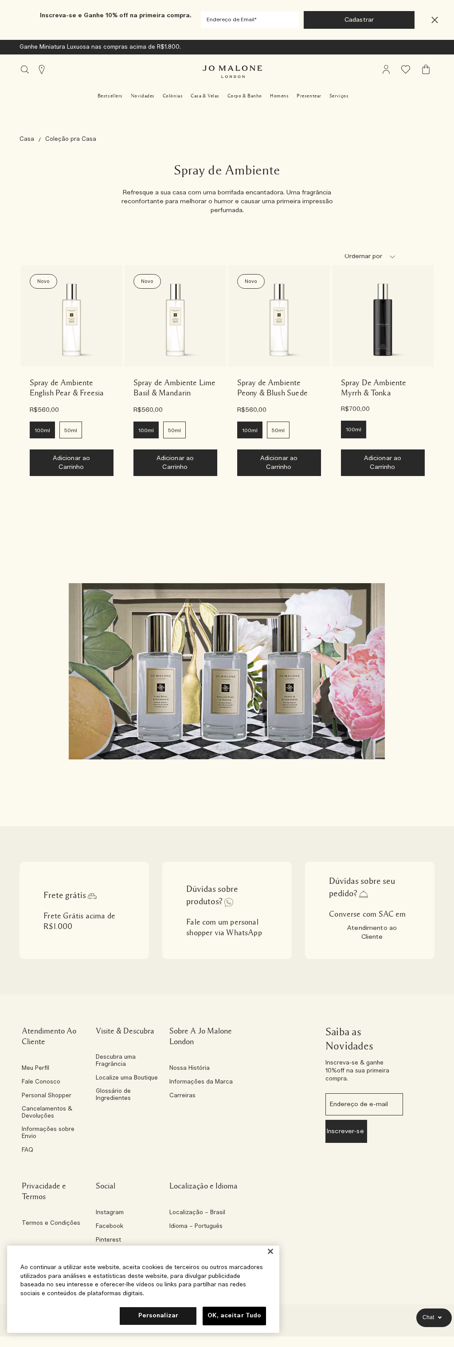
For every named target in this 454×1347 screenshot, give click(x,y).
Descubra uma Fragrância (116, 1061)
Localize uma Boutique (127, 1078)
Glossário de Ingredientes (113, 1095)
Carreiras (182, 1095)
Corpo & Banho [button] (244, 95)
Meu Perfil (35, 1068)
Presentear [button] (309, 95)
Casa (27, 139)
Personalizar (158, 1316)
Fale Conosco (41, 1082)
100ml (42, 430)
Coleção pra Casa (70, 139)
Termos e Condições (51, 1223)
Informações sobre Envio (48, 1133)
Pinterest (108, 1240)
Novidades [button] (143, 95)
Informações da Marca (201, 1082)
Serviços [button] (338, 95)
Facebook (109, 1226)
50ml (70, 430)
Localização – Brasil (197, 1212)
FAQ (27, 1150)
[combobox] (373, 258)
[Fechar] (270, 1251)
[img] (386, 69)
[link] (71, 316)
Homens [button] (279, 95)
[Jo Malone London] (232, 72)
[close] (432, 20)
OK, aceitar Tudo (234, 1316)
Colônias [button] (173, 95)
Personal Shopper (46, 1095)
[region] (143, 1289)
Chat (428, 1317)
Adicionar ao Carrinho (71, 462)
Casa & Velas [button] (205, 95)
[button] (434, 20)
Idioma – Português (196, 1226)
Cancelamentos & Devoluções (47, 1113)
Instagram (110, 1212)
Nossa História (189, 1068)
